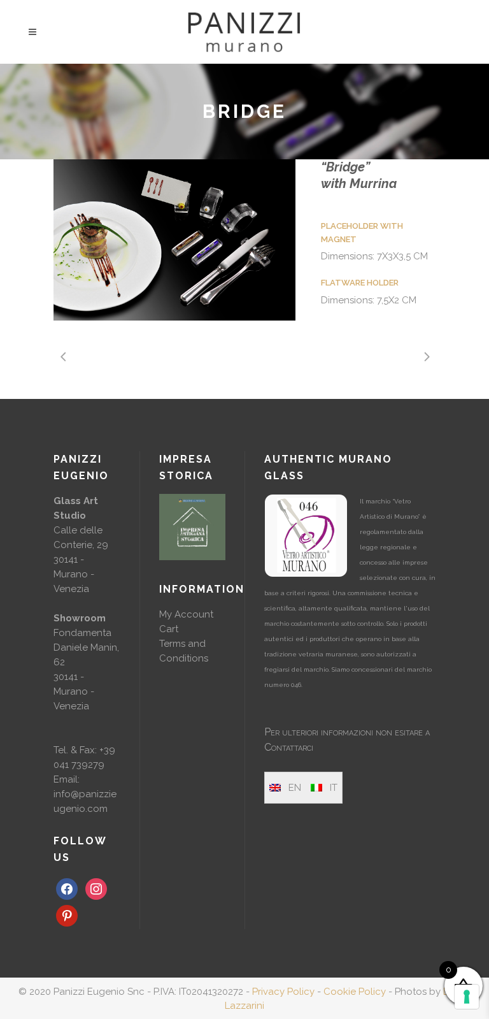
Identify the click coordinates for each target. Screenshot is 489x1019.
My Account (186, 614)
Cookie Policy (354, 991)
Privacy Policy (283, 991)
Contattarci (288, 747)
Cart (168, 629)
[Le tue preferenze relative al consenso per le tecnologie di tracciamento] (467, 997)
